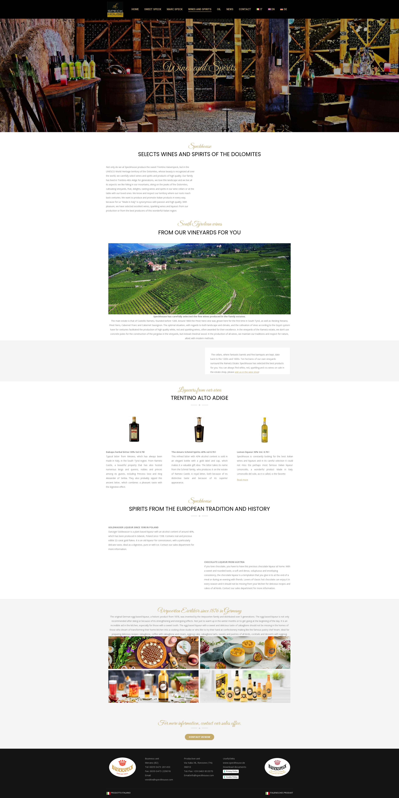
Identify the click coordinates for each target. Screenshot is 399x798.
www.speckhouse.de (234, 762)
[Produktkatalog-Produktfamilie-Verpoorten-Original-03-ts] (245, 686)
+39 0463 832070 (203, 771)
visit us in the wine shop (247, 372)
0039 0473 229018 (160, 771)
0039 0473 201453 (159, 766)
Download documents (234, 766)
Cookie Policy (231, 777)
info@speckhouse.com (202, 775)
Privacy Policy (232, 771)
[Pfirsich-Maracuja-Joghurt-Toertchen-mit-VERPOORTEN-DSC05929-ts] (245, 652)
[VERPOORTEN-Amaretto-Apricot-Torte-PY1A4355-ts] (153, 652)
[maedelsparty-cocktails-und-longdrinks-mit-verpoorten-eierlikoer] (153, 686)
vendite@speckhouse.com (159, 779)
